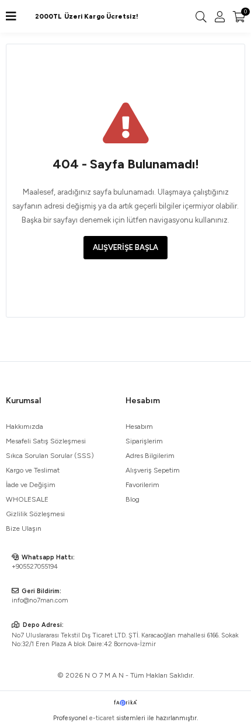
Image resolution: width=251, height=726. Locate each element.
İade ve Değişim (30, 485)
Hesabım (139, 426)
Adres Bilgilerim (150, 456)
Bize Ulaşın (23, 528)
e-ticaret (101, 718)
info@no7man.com (40, 600)
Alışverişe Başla (125, 247)
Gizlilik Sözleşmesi (35, 514)
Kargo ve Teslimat (33, 470)
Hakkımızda (24, 426)
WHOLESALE (27, 499)
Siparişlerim (144, 441)
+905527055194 (35, 566)
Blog (133, 499)
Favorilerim (142, 485)
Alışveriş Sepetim (153, 470)
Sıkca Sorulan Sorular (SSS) (50, 456)
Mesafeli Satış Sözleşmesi (46, 441)
